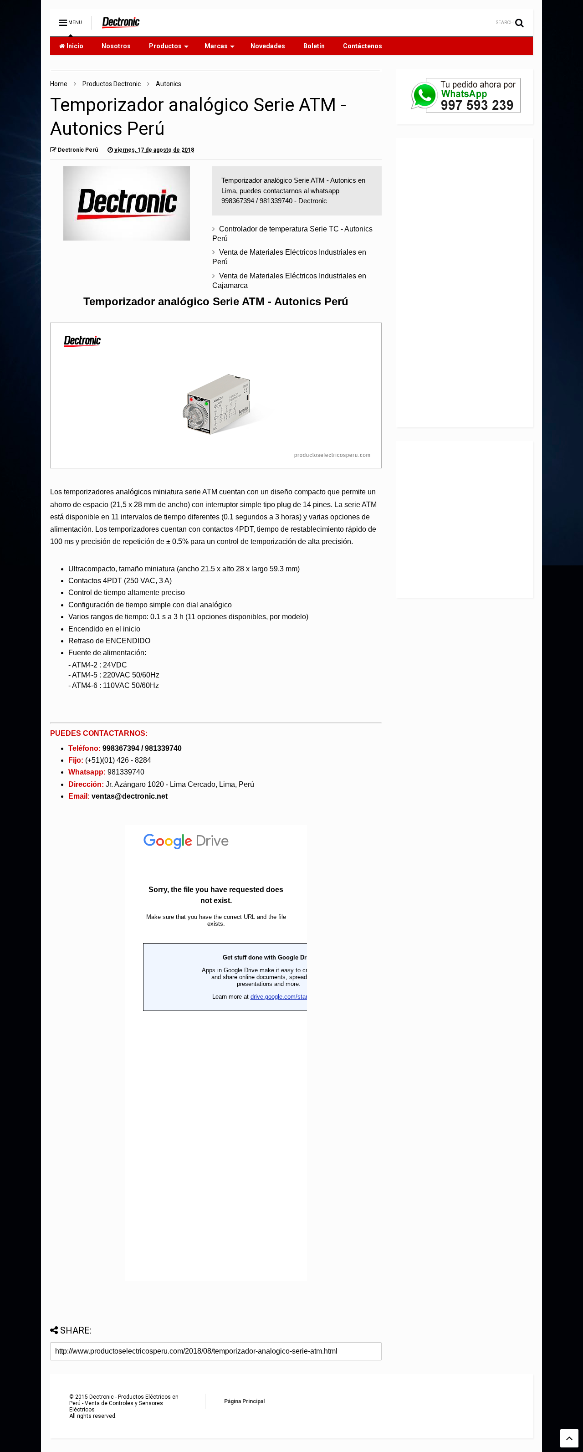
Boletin (314, 46)
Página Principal (244, 1401)
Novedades (268, 46)
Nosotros (116, 46)
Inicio (74, 46)
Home (58, 83)
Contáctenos (362, 46)
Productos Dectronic (111, 83)
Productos (165, 46)
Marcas (216, 46)
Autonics (168, 83)
